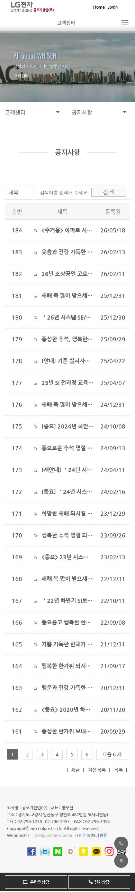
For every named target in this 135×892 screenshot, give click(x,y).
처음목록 (96, 770)
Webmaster (18, 835)
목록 (117, 770)
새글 (75, 770)
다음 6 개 (112, 754)
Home (99, 6)
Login (112, 6)
